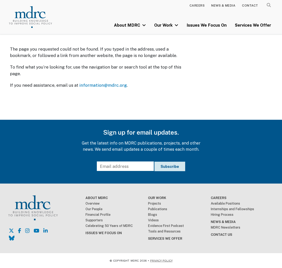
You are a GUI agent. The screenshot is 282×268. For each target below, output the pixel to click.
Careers (197, 5)
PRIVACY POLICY (161, 260)
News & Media (223, 5)
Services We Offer (253, 25)
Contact (250, 5)
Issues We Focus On (207, 25)
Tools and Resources (164, 231)
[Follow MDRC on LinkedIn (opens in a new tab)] (45, 231)
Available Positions (225, 203)
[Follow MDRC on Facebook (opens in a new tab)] (19, 231)
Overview (92, 203)
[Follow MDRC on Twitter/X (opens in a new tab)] (11, 231)
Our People (93, 209)
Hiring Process (222, 215)
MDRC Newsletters (225, 227)
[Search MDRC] (268, 5)
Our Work (164, 25)
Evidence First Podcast (166, 226)
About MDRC (127, 25)
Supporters (94, 220)
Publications (157, 209)
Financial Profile (97, 215)
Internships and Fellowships (232, 209)
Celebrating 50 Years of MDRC (109, 226)
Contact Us (221, 235)
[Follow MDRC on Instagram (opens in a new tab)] (27, 231)
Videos (153, 220)
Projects (154, 203)
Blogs (152, 215)
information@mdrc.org (103, 85)
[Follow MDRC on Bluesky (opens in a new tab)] (11, 238)
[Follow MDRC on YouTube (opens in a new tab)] (36, 231)
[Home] (36, 17)
